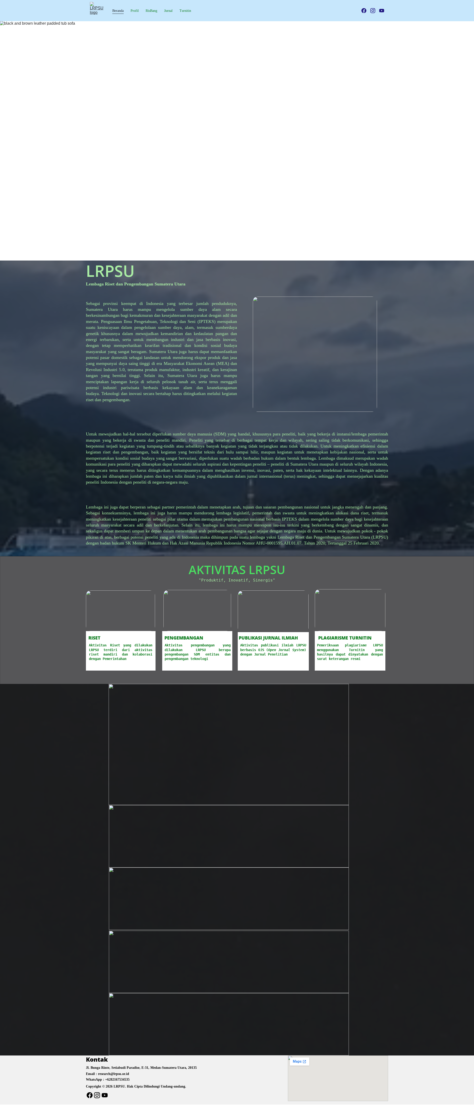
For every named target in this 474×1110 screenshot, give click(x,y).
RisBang (151, 11)
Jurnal (168, 11)
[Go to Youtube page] (381, 10)
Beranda (118, 11)
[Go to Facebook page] (365, 10)
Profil (135, 11)
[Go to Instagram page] (374, 10)
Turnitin (185, 11)
